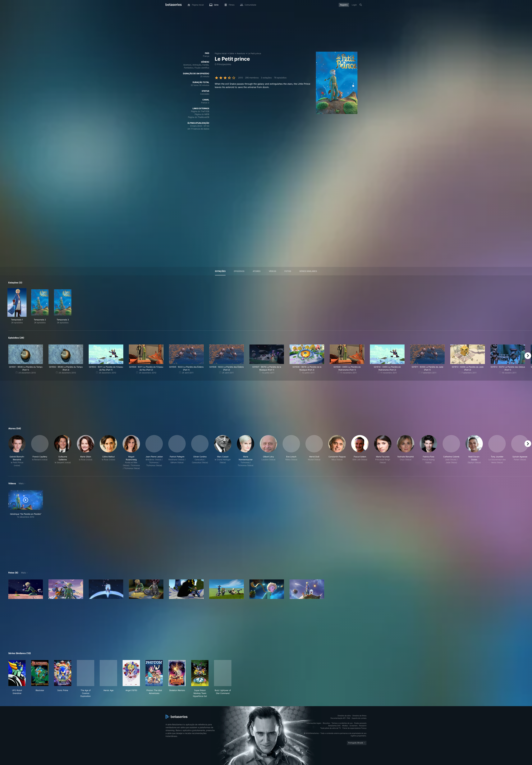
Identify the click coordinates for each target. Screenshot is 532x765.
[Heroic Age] (108, 673)
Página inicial (221, 53)
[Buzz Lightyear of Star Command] (222, 673)
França (206, 56)
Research (362, 726)
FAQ (348, 718)
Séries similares (308, 271)
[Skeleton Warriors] (177, 673)
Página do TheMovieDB (198, 117)
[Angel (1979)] (131, 673)
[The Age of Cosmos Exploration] (85, 673)
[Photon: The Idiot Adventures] (154, 673)
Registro (344, 5)
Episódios (239, 271)
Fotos (287, 271)
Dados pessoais (360, 723)
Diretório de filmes (359, 716)
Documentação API (338, 718)
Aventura (241, 53)
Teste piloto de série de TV (330, 728)
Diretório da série (344, 716)
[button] (17, 452)
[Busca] (360, 4)
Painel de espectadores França (354, 728)
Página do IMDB (202, 114)
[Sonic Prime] (62, 673)
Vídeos (272, 271)
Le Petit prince (254, 53)
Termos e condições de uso (342, 723)
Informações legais (314, 723)
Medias (345, 726)
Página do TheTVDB (200, 111)
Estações (220, 271)
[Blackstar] (39, 673)
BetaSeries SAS (334, 726)
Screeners (353, 726)
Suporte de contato (359, 718)
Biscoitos (326, 723)
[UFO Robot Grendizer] (17, 673)
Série (231, 53)
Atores (256, 271)
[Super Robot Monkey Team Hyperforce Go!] (200, 673)
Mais (21, 483)
